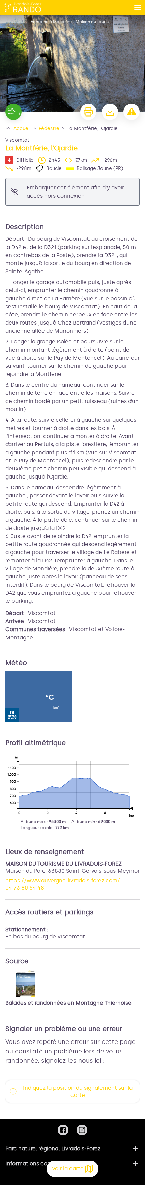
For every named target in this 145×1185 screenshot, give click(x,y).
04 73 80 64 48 (24, 887)
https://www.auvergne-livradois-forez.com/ (62, 880)
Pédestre (49, 128)
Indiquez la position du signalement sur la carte (78, 1091)
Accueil (22, 128)
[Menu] (138, 7)
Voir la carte (68, 1168)
